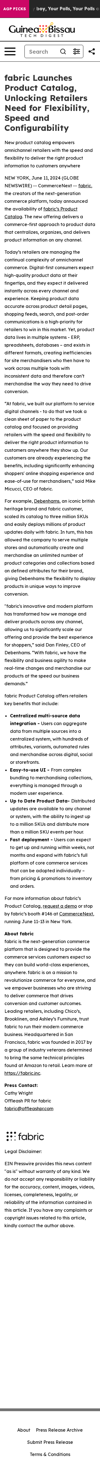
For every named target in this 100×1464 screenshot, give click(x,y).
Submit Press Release (50, 1442)
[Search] (63, 51)
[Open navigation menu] (10, 51)
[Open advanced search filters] (76, 51)
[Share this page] (92, 51)
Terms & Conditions (50, 1454)
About (23, 1430)
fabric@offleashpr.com (28, 1108)
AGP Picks (14, 8)
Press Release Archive (59, 1430)
